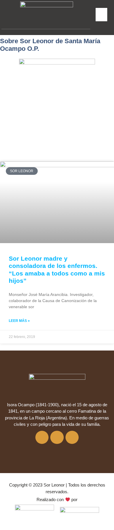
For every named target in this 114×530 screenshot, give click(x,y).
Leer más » (19, 321)
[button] (101, 15)
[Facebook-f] (42, 437)
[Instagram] (57, 437)
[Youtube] (72, 437)
